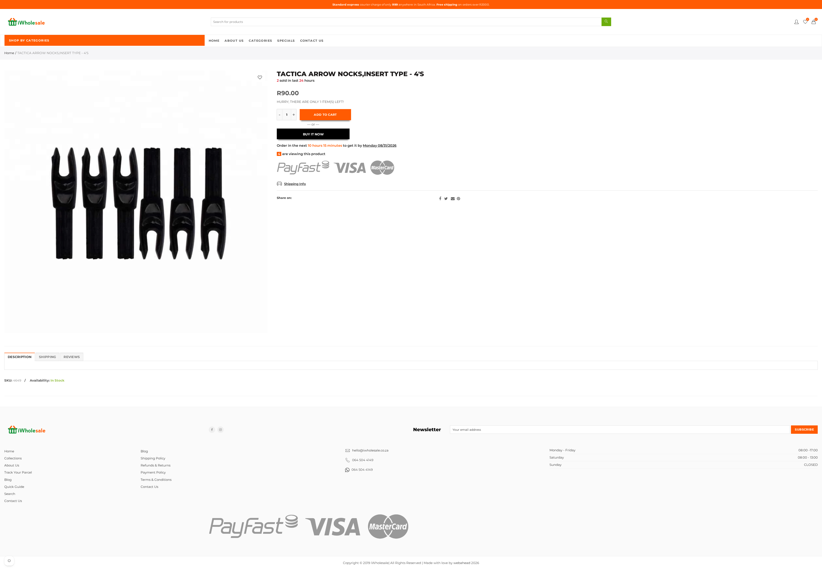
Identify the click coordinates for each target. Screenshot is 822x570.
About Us (234, 41)
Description (19, 357)
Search (9, 494)
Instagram (220, 429)
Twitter (446, 199)
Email (453, 199)
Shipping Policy (153, 458)
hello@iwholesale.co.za (370, 450)
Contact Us (312, 41)
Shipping (47, 357)
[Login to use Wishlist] (260, 77)
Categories (260, 41)
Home (214, 41)
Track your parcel (18, 472)
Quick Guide (14, 487)
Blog (8, 480)
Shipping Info (295, 184)
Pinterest (458, 199)
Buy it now (313, 134)
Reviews (72, 357)
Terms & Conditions (156, 480)
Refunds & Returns (155, 465)
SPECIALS (286, 41)
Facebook (440, 199)
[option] (135, 201)
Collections (13, 458)
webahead (461, 563)
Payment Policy (153, 472)
